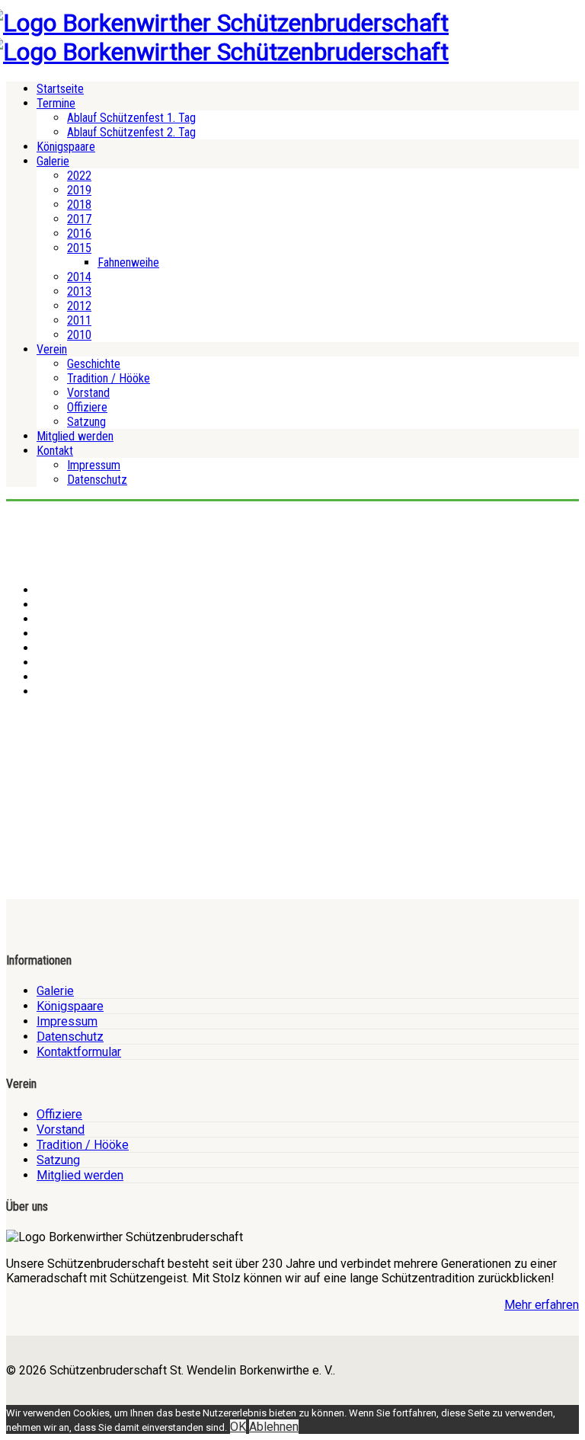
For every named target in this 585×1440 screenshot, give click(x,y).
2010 (79, 335)
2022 (79, 175)
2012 (79, 306)
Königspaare (66, 146)
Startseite (60, 89)
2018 (79, 204)
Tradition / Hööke (108, 378)
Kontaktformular (79, 1052)
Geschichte (93, 364)
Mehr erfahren (541, 1305)
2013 (79, 291)
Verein (52, 349)
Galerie (53, 161)
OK (238, 1426)
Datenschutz (97, 479)
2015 (79, 248)
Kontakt (55, 450)
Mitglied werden (75, 436)
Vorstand (88, 393)
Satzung (86, 421)
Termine (56, 103)
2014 (79, 277)
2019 (79, 190)
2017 (79, 219)
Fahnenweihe (128, 262)
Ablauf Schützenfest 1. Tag (131, 117)
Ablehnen (274, 1426)
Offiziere (87, 407)
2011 (79, 320)
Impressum (93, 465)
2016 (79, 233)
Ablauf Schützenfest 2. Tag (131, 132)
